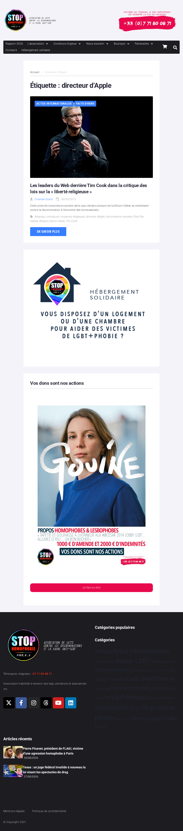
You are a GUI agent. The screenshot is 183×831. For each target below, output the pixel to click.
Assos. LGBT (132, 660)
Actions (103, 651)
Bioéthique (161, 661)
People (111, 697)
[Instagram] (33, 702)
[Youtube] (58, 702)
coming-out (52, 216)
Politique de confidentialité (49, 811)
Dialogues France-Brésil (154, 670)
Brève (174, 662)
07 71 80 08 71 (42, 673)
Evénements (115, 679)
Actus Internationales (54, 103)
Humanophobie (130, 688)
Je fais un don (91, 587)
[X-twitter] (9, 702)
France (166, 678)
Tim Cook (71, 221)
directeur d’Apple (95, 216)
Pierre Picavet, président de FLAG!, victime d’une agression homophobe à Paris (53, 751)
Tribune (126, 719)
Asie (111, 662)
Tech (118, 719)
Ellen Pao (138, 216)
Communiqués (110, 670)
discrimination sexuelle (119, 216)
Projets (153, 698)
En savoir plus (48, 231)
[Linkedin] (70, 702)
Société (118, 707)
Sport (135, 708)
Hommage (102, 689)
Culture (133, 670)
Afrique (101, 661)
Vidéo (170, 718)
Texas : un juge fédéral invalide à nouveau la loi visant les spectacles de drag (54, 769)
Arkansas (40, 216)
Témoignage (147, 718)
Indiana (34, 221)
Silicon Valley (57, 221)
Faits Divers (85, 103)
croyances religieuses (72, 216)
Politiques (133, 697)
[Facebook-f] (21, 702)
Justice (160, 688)
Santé (101, 708)
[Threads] (46, 702)
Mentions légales (14, 811)
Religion (43, 221)
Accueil (35, 72)
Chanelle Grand (44, 199)
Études (100, 726)
